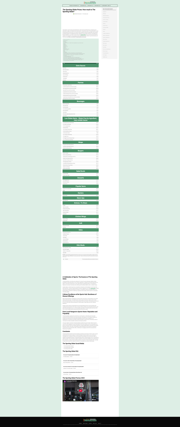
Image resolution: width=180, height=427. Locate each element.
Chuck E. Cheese (105, 19)
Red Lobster (105, 45)
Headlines (71, 5)
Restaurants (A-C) (76, 5)
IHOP (104, 31)
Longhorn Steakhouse (106, 33)
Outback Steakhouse (106, 41)
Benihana (104, 13)
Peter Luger (105, 43)
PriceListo (96, 259)
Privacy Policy (95, 423)
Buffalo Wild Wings (106, 15)
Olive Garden (105, 39)
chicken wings (93, 288)
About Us (109, 5)
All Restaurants (104, 5)
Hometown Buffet (105, 27)
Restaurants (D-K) (83, 5)
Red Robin (104, 47)
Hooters (104, 29)
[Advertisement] (81, 21)
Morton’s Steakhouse (106, 37)
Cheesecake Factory (106, 17)
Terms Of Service (85, 423)
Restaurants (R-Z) (97, 5)
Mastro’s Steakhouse (106, 35)
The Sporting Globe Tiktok (68, 348)
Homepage (80, 423)
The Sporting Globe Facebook (69, 347)
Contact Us (99, 423)
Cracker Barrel (105, 21)
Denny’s (104, 23)
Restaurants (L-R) (90, 5)
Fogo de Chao (105, 25)
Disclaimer (90, 423)
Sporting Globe (83, 34)
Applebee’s (104, 11)
